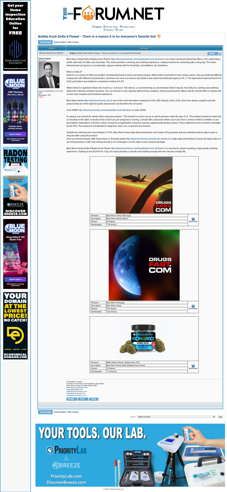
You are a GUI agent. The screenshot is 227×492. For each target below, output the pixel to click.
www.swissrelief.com (75, 389)
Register (110, 30)
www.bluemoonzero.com (76, 395)
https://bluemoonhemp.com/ (97, 100)
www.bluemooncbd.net (76, 393)
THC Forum (73, 42)
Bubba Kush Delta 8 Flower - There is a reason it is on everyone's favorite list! (97, 36)
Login (120, 30)
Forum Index (60, 42)
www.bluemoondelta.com (77, 391)
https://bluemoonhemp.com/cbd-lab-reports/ (147, 139)
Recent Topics (112, 27)
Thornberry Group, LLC (116, 489)
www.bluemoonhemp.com (77, 387)
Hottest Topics (129, 27)
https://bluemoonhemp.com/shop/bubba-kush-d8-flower (137, 59)
